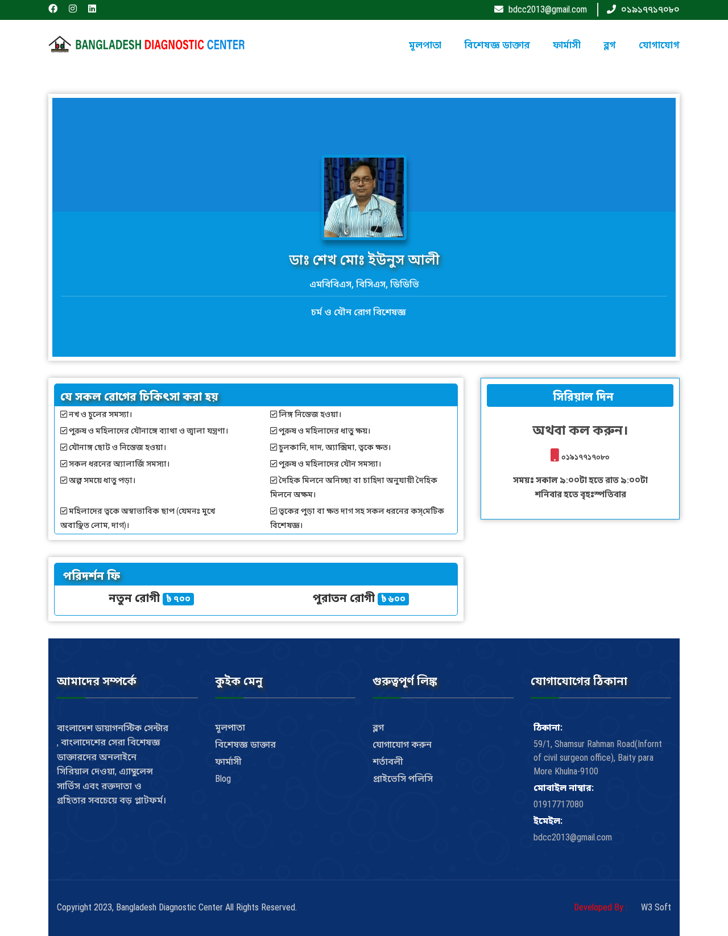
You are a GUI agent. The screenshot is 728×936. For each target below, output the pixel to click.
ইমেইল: (547, 820)
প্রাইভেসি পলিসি (403, 778)
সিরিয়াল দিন (582, 396)
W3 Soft (656, 907)
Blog (223, 778)
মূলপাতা (425, 45)
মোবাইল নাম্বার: (563, 787)
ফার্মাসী (567, 45)
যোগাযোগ (659, 45)
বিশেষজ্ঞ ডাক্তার (497, 45)
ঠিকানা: (547, 727)
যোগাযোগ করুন (402, 744)
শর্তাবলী (388, 761)
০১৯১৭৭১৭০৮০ (650, 9)
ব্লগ (609, 45)
